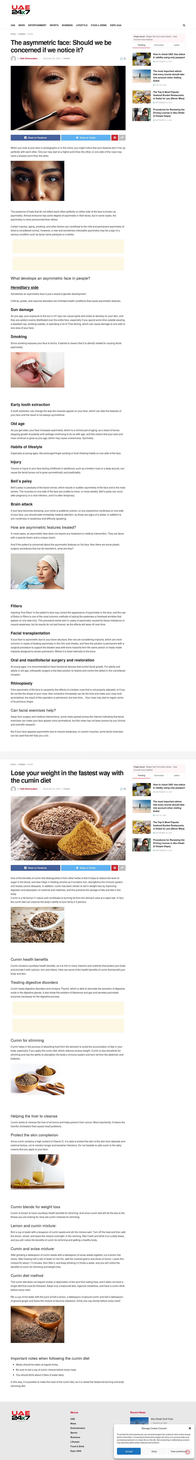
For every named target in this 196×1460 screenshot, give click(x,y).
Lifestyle (82, 25)
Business (67, 25)
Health (30, 33)
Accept (128, 1451)
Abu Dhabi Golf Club (162, 1419)
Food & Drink (99, 25)
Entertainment (37, 25)
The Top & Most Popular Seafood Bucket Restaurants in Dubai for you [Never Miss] (168, 95)
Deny (154, 1451)
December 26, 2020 (51, 58)
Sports (54, 25)
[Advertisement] (91, 10)
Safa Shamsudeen (28, 58)
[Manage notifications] (187, 1452)
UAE (13, 25)
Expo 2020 (115, 25)
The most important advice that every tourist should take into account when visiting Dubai (168, 75)
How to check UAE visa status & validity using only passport (169, 55)
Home (13, 33)
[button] (189, 1428)
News (22, 25)
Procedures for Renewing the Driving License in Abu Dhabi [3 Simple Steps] (169, 113)
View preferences (179, 1451)
